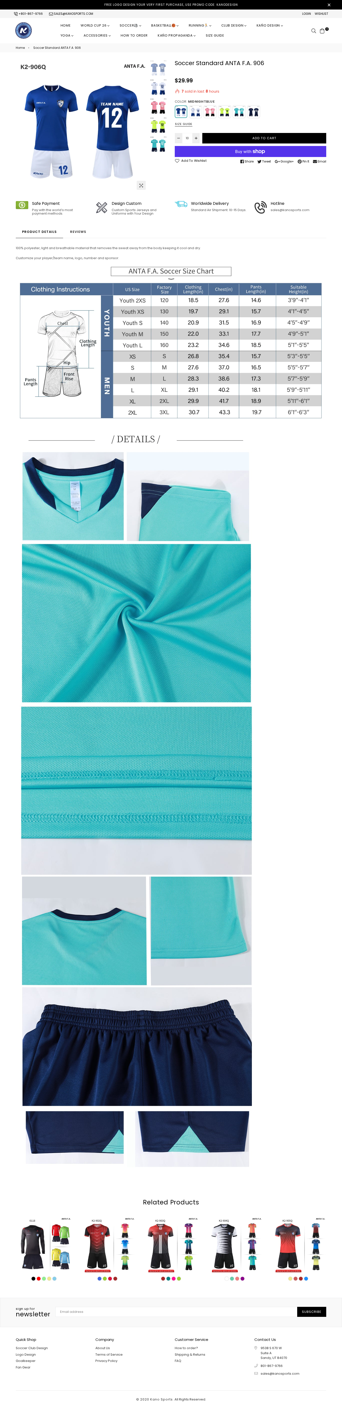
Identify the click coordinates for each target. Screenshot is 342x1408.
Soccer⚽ (129, 25)
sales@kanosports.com (73, 14)
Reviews (78, 231)
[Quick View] (33, 1250)
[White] (195, 111)
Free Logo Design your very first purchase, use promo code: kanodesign (171, 5)
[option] (82, 126)
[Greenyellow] (224, 111)
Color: (195, 101)
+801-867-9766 (30, 14)
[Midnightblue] (181, 111)
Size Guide (215, 35)
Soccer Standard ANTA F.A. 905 (298, 1234)
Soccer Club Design (32, 1348)
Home (66, 25)
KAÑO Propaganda (176, 35)
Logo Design (26, 1354)
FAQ (178, 1360)
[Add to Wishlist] (54, 1250)
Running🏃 (199, 25)
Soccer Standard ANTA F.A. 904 (235, 1234)
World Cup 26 (94, 25)
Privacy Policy (106, 1360)
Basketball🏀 (164, 25)
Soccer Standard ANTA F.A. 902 (107, 1234)
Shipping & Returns (190, 1354)
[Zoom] (141, 185)
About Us (102, 1348)
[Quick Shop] (43, 1250)
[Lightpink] (210, 111)
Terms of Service (109, 1354)
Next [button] (142, 126)
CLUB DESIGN (232, 25)
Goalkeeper (26, 1360)
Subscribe (311, 1311)
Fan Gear (23, 1367)
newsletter (33, 1312)
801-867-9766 (272, 1365)
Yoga (66, 35)
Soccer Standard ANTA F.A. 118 (44, 1234)
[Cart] (322, 30)
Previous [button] (22, 126)
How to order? (186, 1348)
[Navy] (253, 111)
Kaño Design (269, 25)
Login (306, 14)
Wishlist (321, 14)
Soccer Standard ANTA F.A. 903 (171, 1234)
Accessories (96, 35)
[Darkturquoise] (239, 111)
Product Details (39, 231)
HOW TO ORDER (134, 35)
